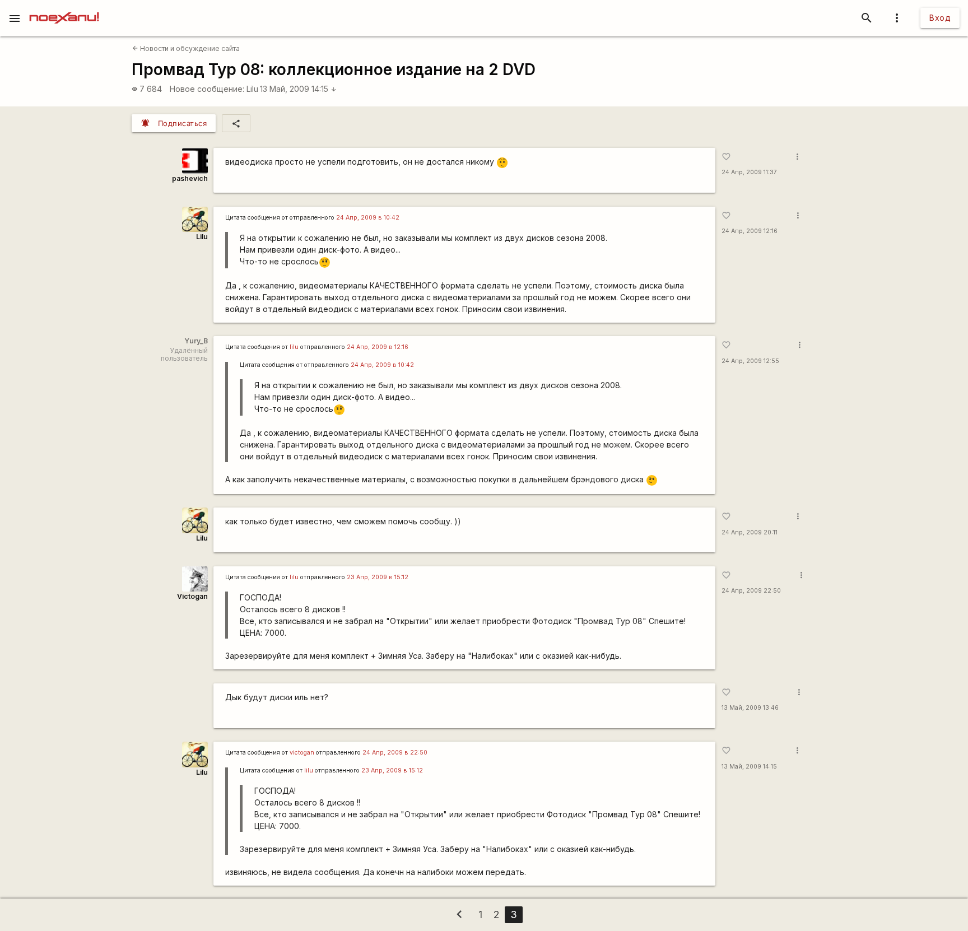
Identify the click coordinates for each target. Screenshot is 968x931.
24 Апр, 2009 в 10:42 (367, 217)
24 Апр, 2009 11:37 (749, 172)
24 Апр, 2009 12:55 (750, 361)
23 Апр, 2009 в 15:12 (377, 577)
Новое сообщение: (207, 89)
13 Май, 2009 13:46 (750, 707)
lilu (294, 347)
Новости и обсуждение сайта (186, 48)
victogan (302, 752)
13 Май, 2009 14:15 (298, 89)
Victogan (192, 596)
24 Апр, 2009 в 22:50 (394, 752)
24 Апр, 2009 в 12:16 (377, 347)
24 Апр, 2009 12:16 (750, 231)
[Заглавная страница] (64, 8)
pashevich (190, 178)
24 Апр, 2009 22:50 (751, 590)
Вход (940, 17)
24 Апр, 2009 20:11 (750, 532)
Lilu (252, 89)
